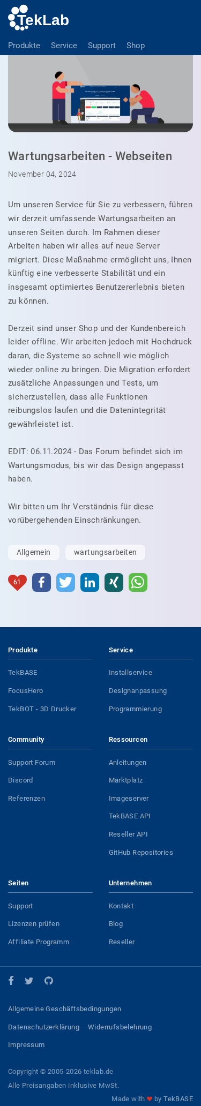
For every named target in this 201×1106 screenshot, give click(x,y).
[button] (41, 582)
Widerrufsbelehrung (120, 1027)
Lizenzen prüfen (33, 924)
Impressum (26, 1045)
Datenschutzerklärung (43, 1027)
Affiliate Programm (38, 942)
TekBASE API (130, 816)
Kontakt (121, 906)
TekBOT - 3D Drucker (42, 709)
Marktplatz (126, 780)
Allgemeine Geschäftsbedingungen (64, 1009)
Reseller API (128, 834)
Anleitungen (128, 762)
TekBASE (23, 672)
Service (64, 45)
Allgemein (34, 552)
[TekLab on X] (29, 983)
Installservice (131, 672)
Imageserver (129, 798)
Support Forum (31, 762)
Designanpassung (138, 691)
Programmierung (135, 709)
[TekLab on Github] (48, 983)
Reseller (122, 942)
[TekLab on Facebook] (11, 982)
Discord (20, 780)
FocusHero (25, 691)
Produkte (24, 45)
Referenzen (26, 798)
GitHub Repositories (141, 852)
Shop (135, 45)
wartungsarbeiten (105, 552)
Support (102, 45)
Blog (116, 924)
